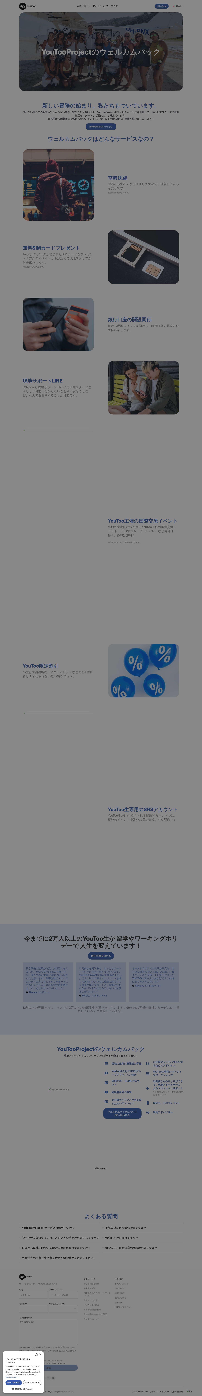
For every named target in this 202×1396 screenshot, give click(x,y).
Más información (12, 1377)
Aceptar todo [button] (13, 1382)
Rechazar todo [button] (32, 1382)
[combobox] (36, 1354)
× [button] (40, 1354)
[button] (23, 1389)
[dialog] (23, 1372)
